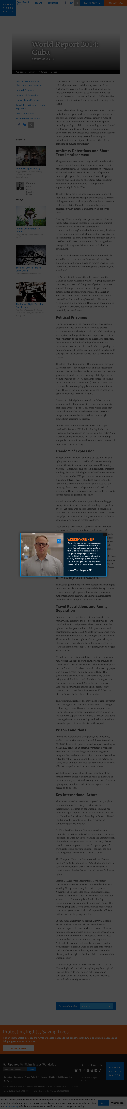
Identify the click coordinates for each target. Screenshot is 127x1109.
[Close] (105, 534)
